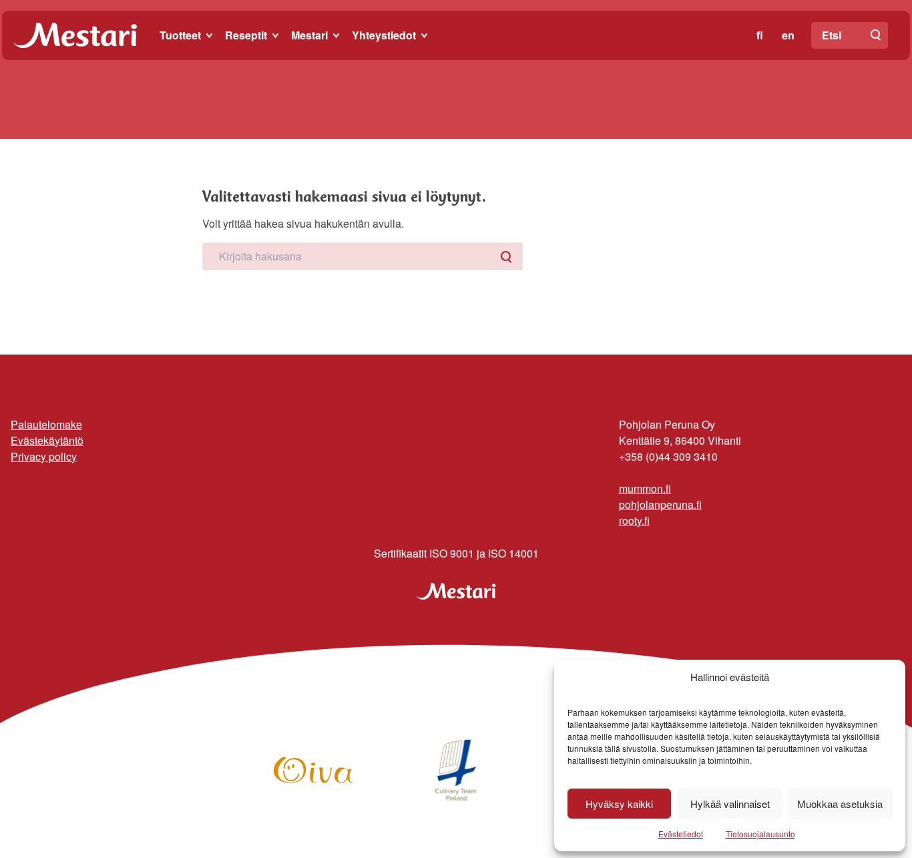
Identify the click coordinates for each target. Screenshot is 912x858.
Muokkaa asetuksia (840, 804)
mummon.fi (645, 488)
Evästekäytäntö (47, 440)
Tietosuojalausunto (760, 833)
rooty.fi (634, 520)
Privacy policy (44, 456)
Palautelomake (46, 424)
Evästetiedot (680, 833)
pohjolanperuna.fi (660, 504)
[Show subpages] (210, 35)
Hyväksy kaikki (619, 804)
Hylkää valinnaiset (730, 804)
